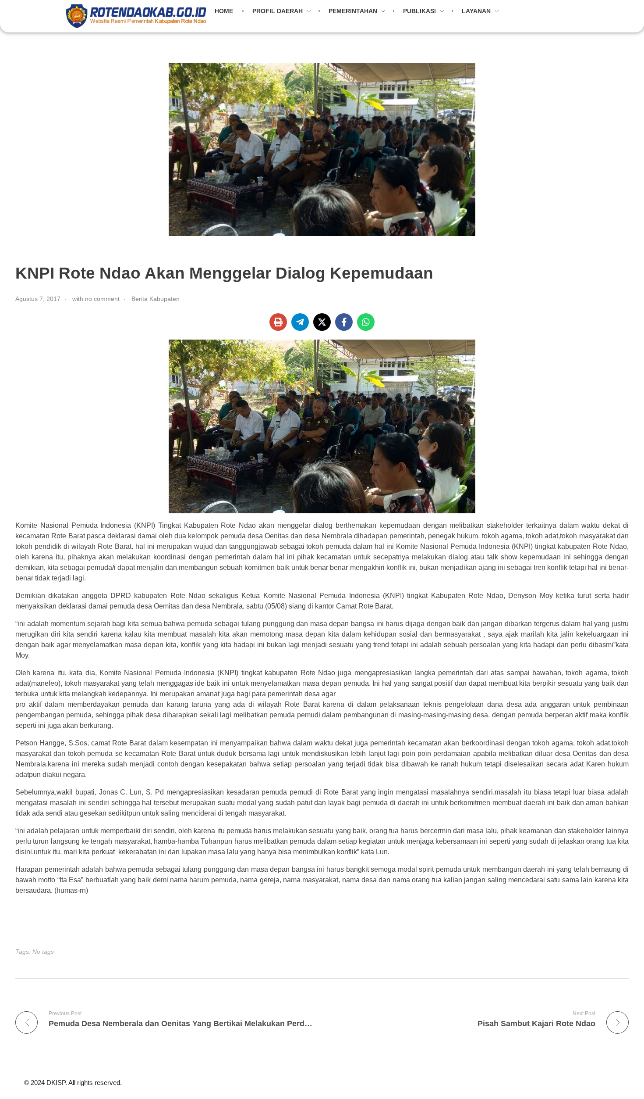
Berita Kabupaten (155, 298)
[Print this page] (278, 322)
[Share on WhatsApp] (366, 322)
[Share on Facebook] (344, 322)
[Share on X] (322, 322)
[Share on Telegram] (300, 322)
